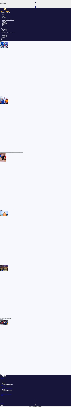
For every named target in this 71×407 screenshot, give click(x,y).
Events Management (3, 383)
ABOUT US (3, 14)
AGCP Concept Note (4, 17)
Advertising (3, 24)
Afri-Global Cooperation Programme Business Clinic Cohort (8, 19)
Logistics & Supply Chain (4, 22)
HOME (1, 28)
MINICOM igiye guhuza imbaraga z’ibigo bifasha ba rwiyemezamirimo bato (6, 318)
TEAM (2, 25)
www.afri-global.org (2, 403)
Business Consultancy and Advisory (6, 33)
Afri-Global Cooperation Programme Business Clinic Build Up (8, 32)
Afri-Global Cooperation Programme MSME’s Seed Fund (8, 20)
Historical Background (4, 29)
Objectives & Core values (4, 30)
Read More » (1, 96)
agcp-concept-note (3, 379)
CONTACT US (3, 26)
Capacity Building (4, 21)
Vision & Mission (4, 16)
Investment (3, 381)
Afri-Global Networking (4, 23)
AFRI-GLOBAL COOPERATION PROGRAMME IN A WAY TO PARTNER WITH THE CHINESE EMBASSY (7, 209)
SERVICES (2, 31)
